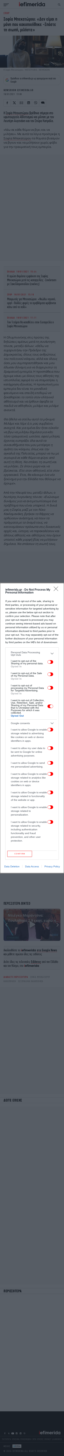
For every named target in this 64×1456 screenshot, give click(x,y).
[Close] (57, 590)
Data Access (32, 866)
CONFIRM (19, 854)
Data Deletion (12, 866)
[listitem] (32, 653)
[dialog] (32, 728)
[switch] (50, 662)
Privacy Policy (52, 866)
